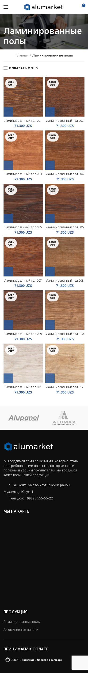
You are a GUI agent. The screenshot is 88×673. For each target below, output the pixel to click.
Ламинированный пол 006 (65, 227)
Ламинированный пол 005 (23, 227)
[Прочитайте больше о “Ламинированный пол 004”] (50, 165)
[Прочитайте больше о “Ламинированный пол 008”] (50, 271)
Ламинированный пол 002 (65, 121)
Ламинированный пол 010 (65, 334)
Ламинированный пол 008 (65, 281)
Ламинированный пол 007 (23, 281)
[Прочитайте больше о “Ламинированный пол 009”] (8, 325)
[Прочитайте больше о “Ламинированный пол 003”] (8, 165)
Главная (22, 55)
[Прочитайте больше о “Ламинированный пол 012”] (50, 378)
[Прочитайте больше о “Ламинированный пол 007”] (8, 271)
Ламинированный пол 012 (65, 387)
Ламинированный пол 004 (65, 174)
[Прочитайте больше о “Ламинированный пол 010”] (50, 325)
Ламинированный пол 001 (23, 121)
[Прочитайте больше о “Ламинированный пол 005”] (8, 218)
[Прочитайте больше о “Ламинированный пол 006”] (50, 218)
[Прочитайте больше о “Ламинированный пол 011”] (8, 378)
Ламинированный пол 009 (23, 334)
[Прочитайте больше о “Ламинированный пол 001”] (8, 112)
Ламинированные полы (22, 621)
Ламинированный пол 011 (23, 387)
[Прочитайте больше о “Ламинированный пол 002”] (50, 112)
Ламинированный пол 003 (23, 174)
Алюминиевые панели (21, 629)
